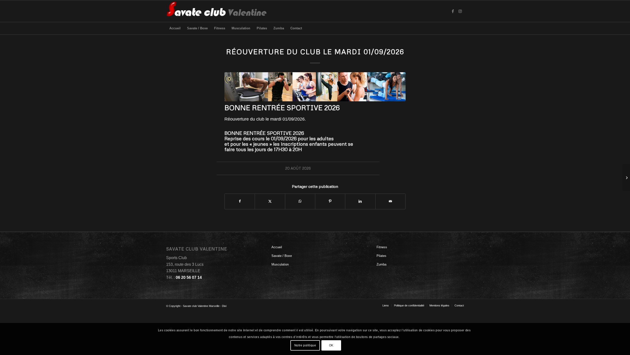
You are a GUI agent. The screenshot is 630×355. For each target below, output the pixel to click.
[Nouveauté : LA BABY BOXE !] (626, 177)
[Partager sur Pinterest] (330, 201)
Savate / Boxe (281, 256)
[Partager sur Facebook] (240, 201)
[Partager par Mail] (390, 201)
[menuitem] (175, 28)
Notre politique (305, 345)
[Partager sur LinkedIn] (360, 201)
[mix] (315, 86)
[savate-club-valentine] (216, 11)
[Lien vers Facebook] (453, 11)
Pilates (381, 256)
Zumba (381, 264)
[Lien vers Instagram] (460, 11)
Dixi (224, 305)
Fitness (382, 247)
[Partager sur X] (270, 201)
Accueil (276, 247)
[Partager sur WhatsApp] (300, 201)
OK (331, 345)
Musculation (280, 264)
